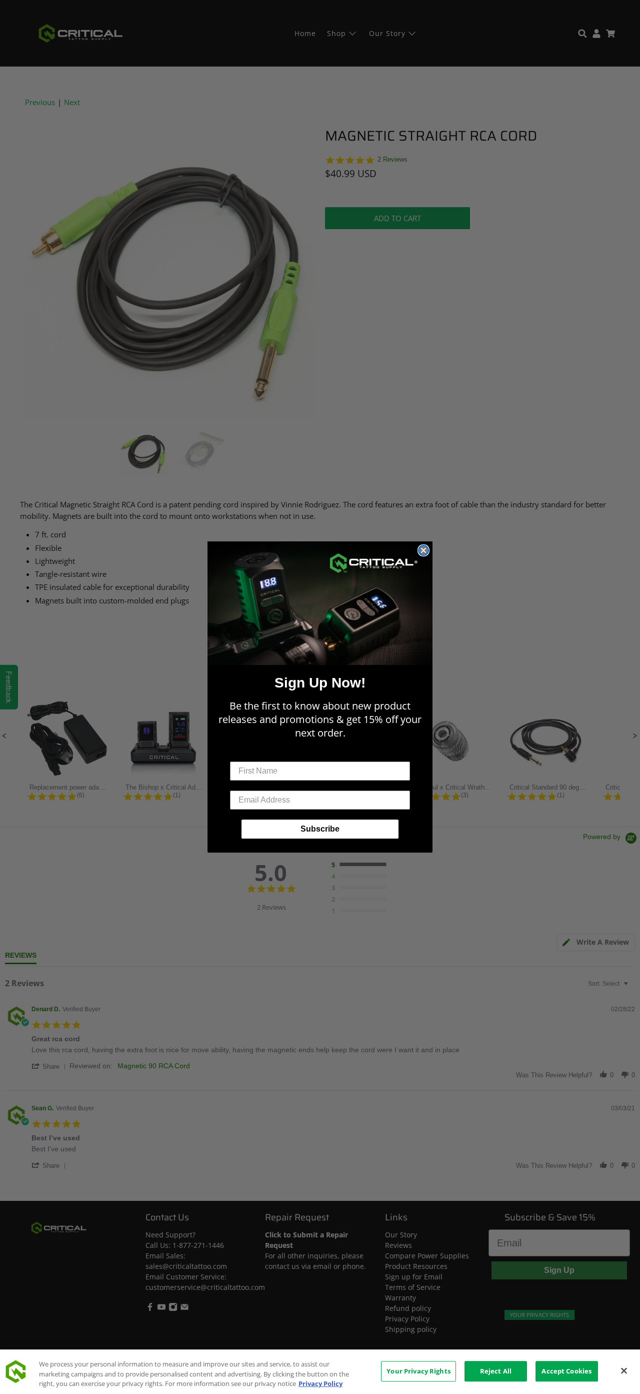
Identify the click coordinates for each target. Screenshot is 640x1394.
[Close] (624, 1370)
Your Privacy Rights (418, 1370)
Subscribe (320, 829)
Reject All (496, 1370)
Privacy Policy (320, 1383)
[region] (320, 1371)
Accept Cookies (567, 1370)
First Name (250, 754)
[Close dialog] (423, 550)
